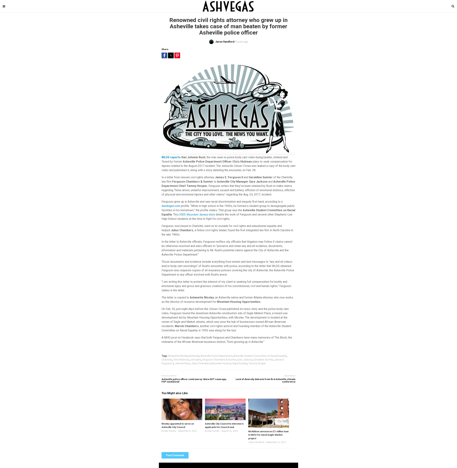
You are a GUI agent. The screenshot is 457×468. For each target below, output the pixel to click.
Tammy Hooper (257, 363)
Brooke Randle (169, 431)
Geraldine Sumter (263, 359)
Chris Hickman (181, 359)
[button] (164, 55)
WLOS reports (171, 157)
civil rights (195, 359)
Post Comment (175, 455)
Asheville (194, 355)
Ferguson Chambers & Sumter (219, 359)
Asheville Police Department (216, 355)
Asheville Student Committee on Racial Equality (260, 355)
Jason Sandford (256, 442)
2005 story (197, 214)
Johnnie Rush (182, 363)
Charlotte (167, 359)
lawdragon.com (171, 206)
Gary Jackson (245, 359)
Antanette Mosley (178, 355)
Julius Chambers (200, 363)
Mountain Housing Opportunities (229, 363)
